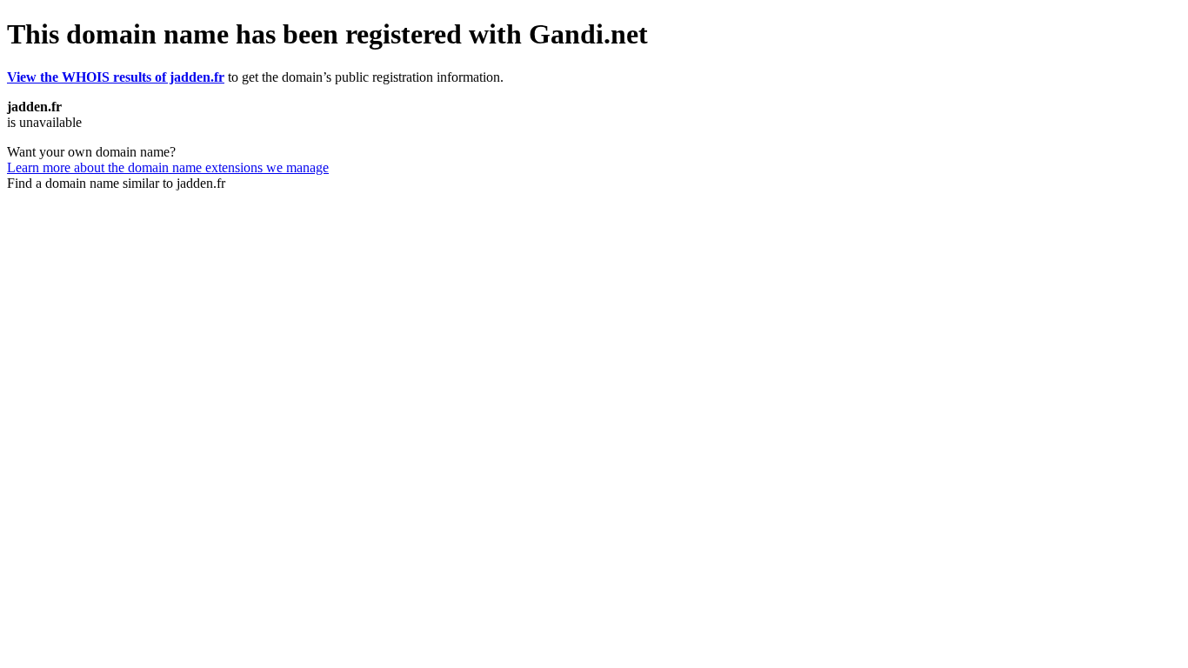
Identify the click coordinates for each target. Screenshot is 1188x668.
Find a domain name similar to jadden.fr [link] (116, 183)
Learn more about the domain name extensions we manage (168, 167)
